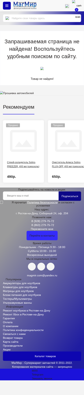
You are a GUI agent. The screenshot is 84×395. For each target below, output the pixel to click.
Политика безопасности (42, 202)
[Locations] (55, 5)
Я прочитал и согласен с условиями (43, 204)
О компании (10, 326)
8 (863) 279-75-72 (42, 225)
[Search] (7, 18)
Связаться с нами (14, 333)
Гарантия (9, 318)
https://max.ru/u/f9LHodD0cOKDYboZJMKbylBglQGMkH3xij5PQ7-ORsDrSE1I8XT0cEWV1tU (51, 266)
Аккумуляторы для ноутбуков (21, 283)
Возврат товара (13, 337)
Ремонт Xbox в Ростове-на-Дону (23, 314)
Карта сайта (10, 341)
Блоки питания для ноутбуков (22, 294)
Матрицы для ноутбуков (18, 291)
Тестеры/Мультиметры (17, 298)
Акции (7, 349)
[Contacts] (67, 5)
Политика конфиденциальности (23, 330)
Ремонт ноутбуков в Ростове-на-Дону (26, 310)
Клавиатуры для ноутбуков (20, 287)
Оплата (8, 322)
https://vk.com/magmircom (32, 266)
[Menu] (7, 6)
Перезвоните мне (42, 228)
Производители (13, 345)
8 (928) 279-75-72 (42, 221)
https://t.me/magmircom (41, 266)
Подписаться (70, 196)
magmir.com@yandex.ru (42, 275)
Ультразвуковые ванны (17, 302)
